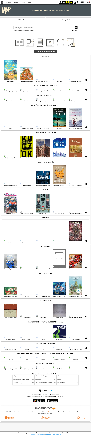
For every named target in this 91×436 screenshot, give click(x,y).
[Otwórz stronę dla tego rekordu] (11, 70)
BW (64, 2)
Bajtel (36, 383)
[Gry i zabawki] (71, 46)
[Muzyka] (61, 46)
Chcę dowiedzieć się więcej (37, 434)
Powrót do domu (38, 380)
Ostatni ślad (15, 382)
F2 (82, 2)
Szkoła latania (38, 379)
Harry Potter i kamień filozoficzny (19, 383)
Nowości (8, 2)
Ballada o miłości (60, 383)
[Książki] (20, 46)
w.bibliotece (44, 411)
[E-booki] (40, 46)
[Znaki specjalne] (76, 30)
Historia (16, 2)
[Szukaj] (76, 27)
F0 (75, 2)
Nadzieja (15, 380)
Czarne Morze (60, 378)
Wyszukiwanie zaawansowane (21, 30)
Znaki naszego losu (61, 382)
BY (71, 2)
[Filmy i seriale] (50, 46)
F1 (78, 2)
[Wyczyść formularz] (72, 30)
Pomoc (23, 2)
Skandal (59, 379)
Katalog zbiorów (23, 20)
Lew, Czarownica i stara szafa (19, 378)
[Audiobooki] (30, 46)
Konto (29, 2)
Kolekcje (32, 30)
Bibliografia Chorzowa (68, 20)
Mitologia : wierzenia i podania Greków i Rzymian (23, 379)
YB (68, 2)
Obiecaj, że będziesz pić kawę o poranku (43, 382)
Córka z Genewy (60, 380)
